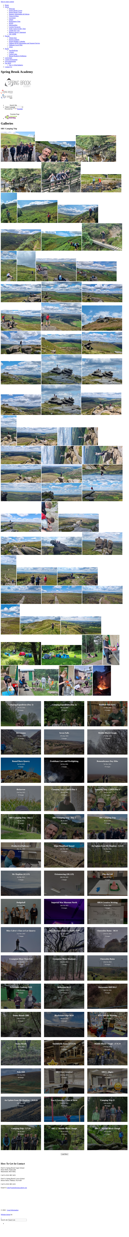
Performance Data (14, 21)
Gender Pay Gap (14, 30)
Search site (4, 1220)
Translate (20, 109)
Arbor (11, 47)
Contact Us (8, 67)
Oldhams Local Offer (15, 45)
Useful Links (13, 54)
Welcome (12, 9)
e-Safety (11, 52)
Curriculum (8, 58)
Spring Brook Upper (15, 12)
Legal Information (12, 1210)
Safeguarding (13, 25)
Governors (12, 18)
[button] (7, 103)
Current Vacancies (14, 27)
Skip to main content (7, 2)
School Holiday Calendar (17, 41)
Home (7, 5)
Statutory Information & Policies (19, 14)
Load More (64, 1154)
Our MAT (8, 63)
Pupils (7, 49)
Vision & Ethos (14, 16)
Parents (7, 36)
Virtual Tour (13, 38)
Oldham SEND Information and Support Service (24, 43)
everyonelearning (10, 61)
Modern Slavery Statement (17, 32)
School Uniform (14, 39)
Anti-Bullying (13, 50)
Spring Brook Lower (15, 10)
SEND (11, 23)
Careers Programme (11, 59)
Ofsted (11, 19)
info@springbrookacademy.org (17, 1188)
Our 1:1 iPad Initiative (16, 65)
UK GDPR (12, 34)
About (7, 7)
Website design (5, 1214)
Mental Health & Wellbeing (17, 56)
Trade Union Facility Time (17, 29)
